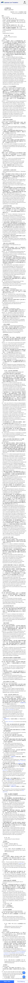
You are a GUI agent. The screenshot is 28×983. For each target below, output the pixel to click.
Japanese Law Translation (9, 3)
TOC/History (21, 981)
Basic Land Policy (10, 709)
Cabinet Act (21, 863)
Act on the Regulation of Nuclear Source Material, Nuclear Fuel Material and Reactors (15, 953)
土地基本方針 (23, 702)
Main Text (7, 981)
